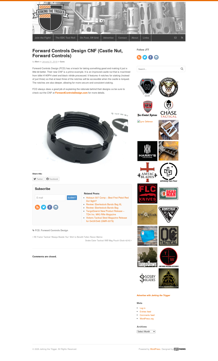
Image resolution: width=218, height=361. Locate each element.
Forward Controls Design (54, 230)
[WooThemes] (180, 348)
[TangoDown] (147, 265)
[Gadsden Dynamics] (147, 95)
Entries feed (145, 311)
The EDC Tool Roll (65, 37)
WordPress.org (147, 318)
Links (146, 37)
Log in (142, 307)
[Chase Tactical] (169, 116)
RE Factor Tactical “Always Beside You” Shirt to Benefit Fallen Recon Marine (67, 237)
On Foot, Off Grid (89, 37)
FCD (37, 230)
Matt (37, 61)
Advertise (108, 37)
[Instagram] (56, 207)
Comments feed (147, 315)
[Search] (182, 68)
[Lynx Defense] (145, 121)
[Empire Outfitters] (169, 223)
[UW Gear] (147, 223)
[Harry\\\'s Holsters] (147, 159)
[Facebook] (50, 207)
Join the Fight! (43, 37)
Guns (62, 61)
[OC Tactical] (169, 244)
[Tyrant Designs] (169, 159)
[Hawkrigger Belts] (169, 138)
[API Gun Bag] (147, 244)
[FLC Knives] (147, 201)
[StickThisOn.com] (169, 201)
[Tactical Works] (169, 265)
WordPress (155, 348)
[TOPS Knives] (169, 286)
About (135, 37)
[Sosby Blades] (147, 286)
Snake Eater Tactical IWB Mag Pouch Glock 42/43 (108, 240)
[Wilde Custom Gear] (169, 95)
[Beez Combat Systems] (147, 116)
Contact (122, 37)
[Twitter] (43, 207)
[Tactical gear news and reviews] (50, 29)
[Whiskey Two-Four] (169, 180)
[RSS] (37, 207)
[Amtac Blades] (147, 180)
